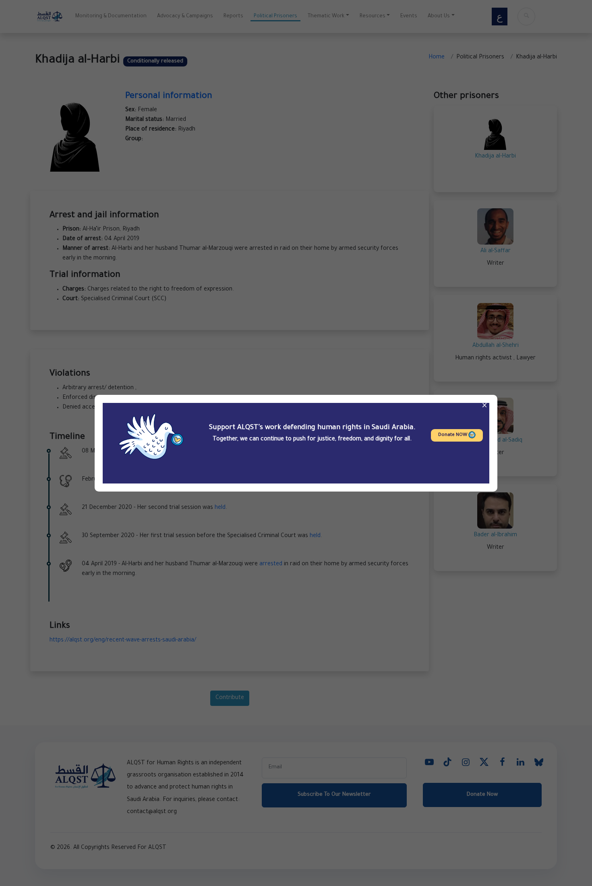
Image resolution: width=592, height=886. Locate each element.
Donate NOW (453, 435)
